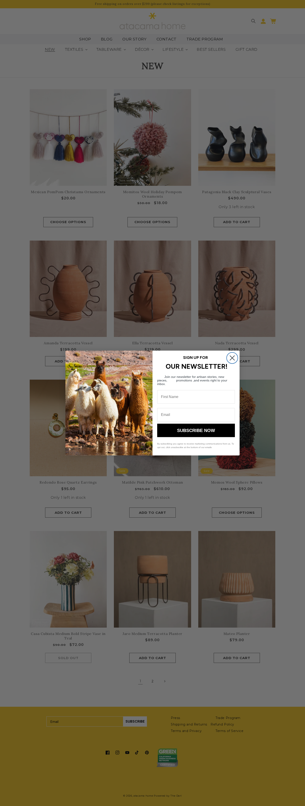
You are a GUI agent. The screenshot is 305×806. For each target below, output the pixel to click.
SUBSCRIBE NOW (196, 430)
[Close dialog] (232, 358)
